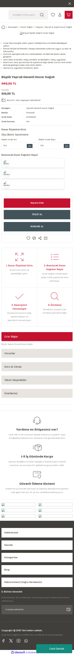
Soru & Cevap (13, 366)
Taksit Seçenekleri (15, 380)
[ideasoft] (18, 652)
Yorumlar (9, 353)
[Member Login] (60, 15)
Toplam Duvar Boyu (47, 140)
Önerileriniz (10, 393)
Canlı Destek (56, 648)
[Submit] (68, 609)
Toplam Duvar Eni (9, 140)
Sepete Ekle (37, 203)
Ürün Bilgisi (11, 336)
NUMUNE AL (37, 226)
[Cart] (69, 15)
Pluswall (30, 113)
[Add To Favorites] (28, 238)
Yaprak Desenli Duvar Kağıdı (40, 108)
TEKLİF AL (37, 214)
